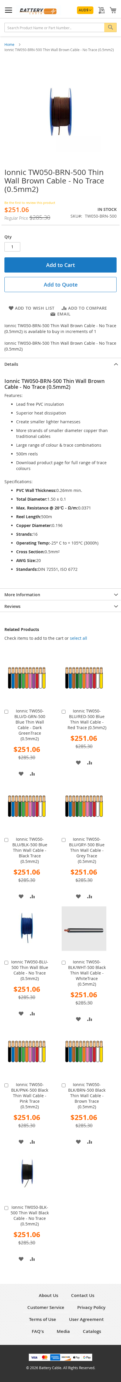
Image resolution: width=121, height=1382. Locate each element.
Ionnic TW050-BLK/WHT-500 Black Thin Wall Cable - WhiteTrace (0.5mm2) (87, 973)
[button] (85, 10)
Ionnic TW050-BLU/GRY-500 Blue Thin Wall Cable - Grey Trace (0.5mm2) (87, 850)
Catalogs (92, 1331)
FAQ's (38, 1331)
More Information (22, 594)
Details (11, 364)
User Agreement (86, 1319)
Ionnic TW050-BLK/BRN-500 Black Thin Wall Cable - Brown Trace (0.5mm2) (86, 1095)
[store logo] (38, 10)
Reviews (12, 606)
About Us (48, 1295)
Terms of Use (42, 1319)
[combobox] (60, 27)
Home (9, 44)
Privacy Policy (91, 1307)
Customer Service (45, 1307)
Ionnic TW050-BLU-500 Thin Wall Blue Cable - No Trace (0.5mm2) (29, 970)
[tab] (60, 364)
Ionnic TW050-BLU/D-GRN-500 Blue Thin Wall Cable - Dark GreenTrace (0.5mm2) (29, 724)
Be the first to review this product (29, 202)
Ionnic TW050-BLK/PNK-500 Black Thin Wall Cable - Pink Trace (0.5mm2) (29, 1095)
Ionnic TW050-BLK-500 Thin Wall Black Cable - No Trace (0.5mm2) (30, 1215)
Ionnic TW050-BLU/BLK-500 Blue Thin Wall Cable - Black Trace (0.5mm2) (29, 850)
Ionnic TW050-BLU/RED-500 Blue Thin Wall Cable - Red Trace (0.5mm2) (87, 719)
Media (63, 1331)
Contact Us (82, 1295)
